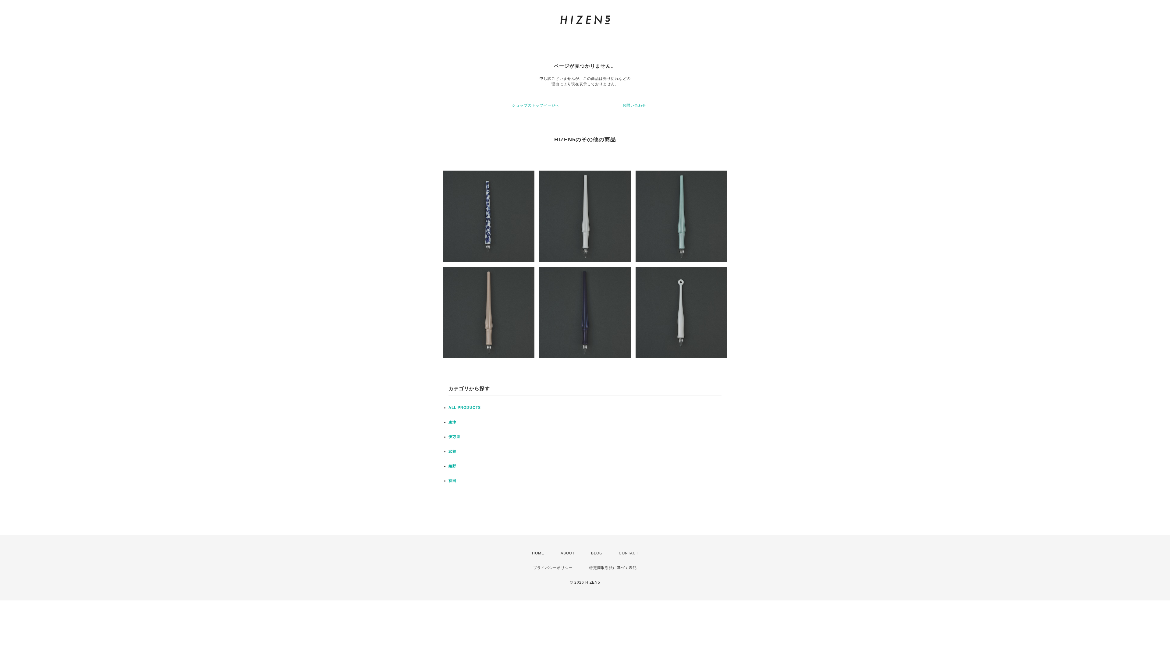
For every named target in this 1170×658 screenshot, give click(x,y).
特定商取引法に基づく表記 (613, 568)
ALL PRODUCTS (464, 407)
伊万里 (454, 437)
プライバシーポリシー (553, 568)
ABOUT (568, 553)
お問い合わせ (634, 105)
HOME (538, 553)
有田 (452, 481)
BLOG (596, 553)
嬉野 (452, 466)
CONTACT (628, 553)
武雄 (452, 451)
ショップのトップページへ (535, 105)
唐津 (452, 422)
